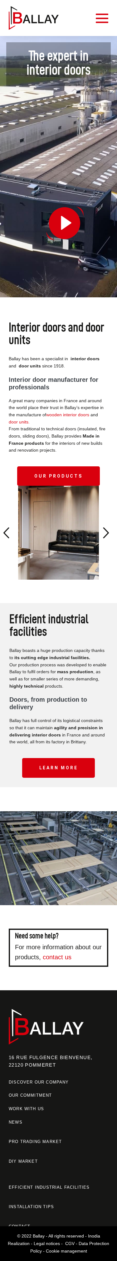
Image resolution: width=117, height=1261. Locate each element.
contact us (57, 957)
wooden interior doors (67, 414)
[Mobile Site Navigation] (102, 18)
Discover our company (39, 1081)
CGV (70, 1243)
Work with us (26, 1108)
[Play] (58, 166)
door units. (19, 421)
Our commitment (30, 1095)
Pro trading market (35, 1141)
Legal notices (47, 1243)
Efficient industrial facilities (49, 1187)
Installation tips (31, 1206)
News (15, 1122)
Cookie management (66, 1250)
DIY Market (23, 1161)
